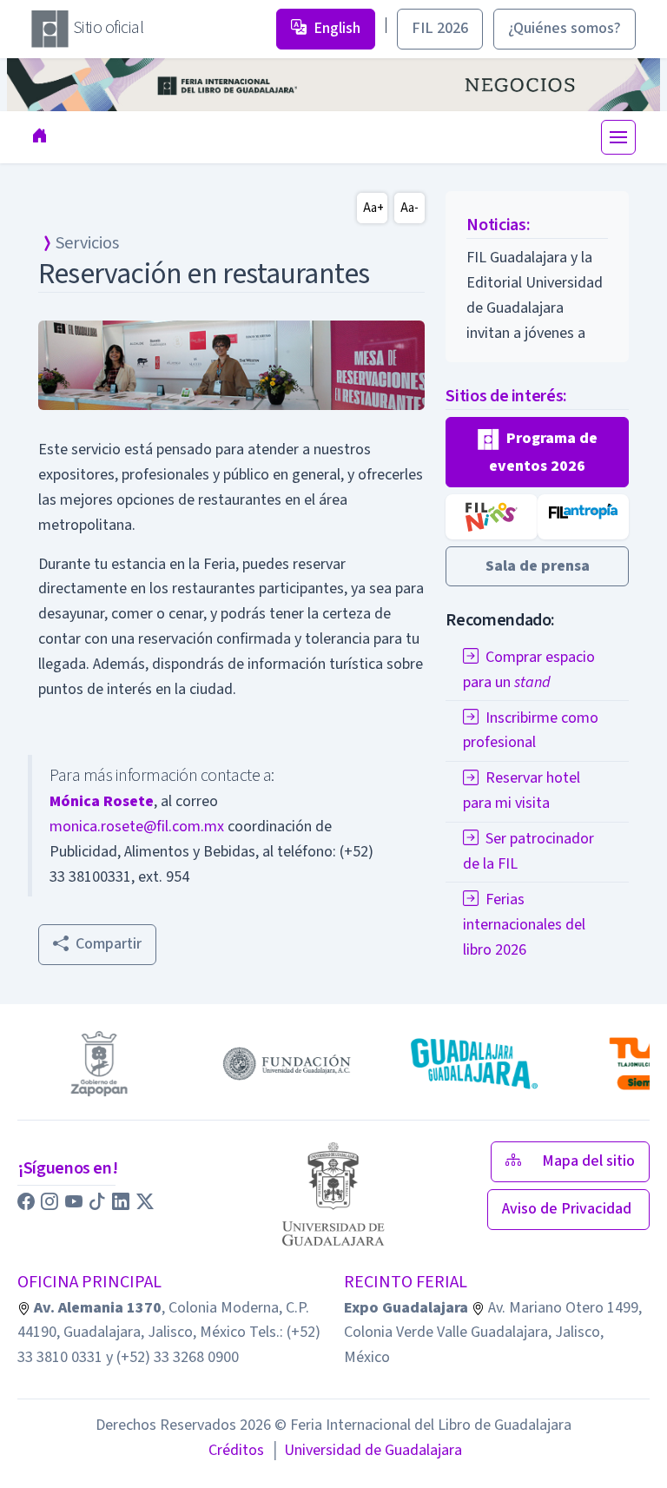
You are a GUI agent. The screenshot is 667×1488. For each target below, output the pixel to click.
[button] (537, 452)
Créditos (236, 1450)
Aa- (409, 208)
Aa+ (373, 208)
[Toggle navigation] (618, 137)
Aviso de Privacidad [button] (568, 1209)
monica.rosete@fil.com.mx (137, 826)
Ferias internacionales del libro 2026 (524, 925)
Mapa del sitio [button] (588, 1161)
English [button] (337, 28)
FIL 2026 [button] (440, 28)
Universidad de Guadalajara (366, 1450)
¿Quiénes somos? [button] (564, 28)
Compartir (109, 944)
